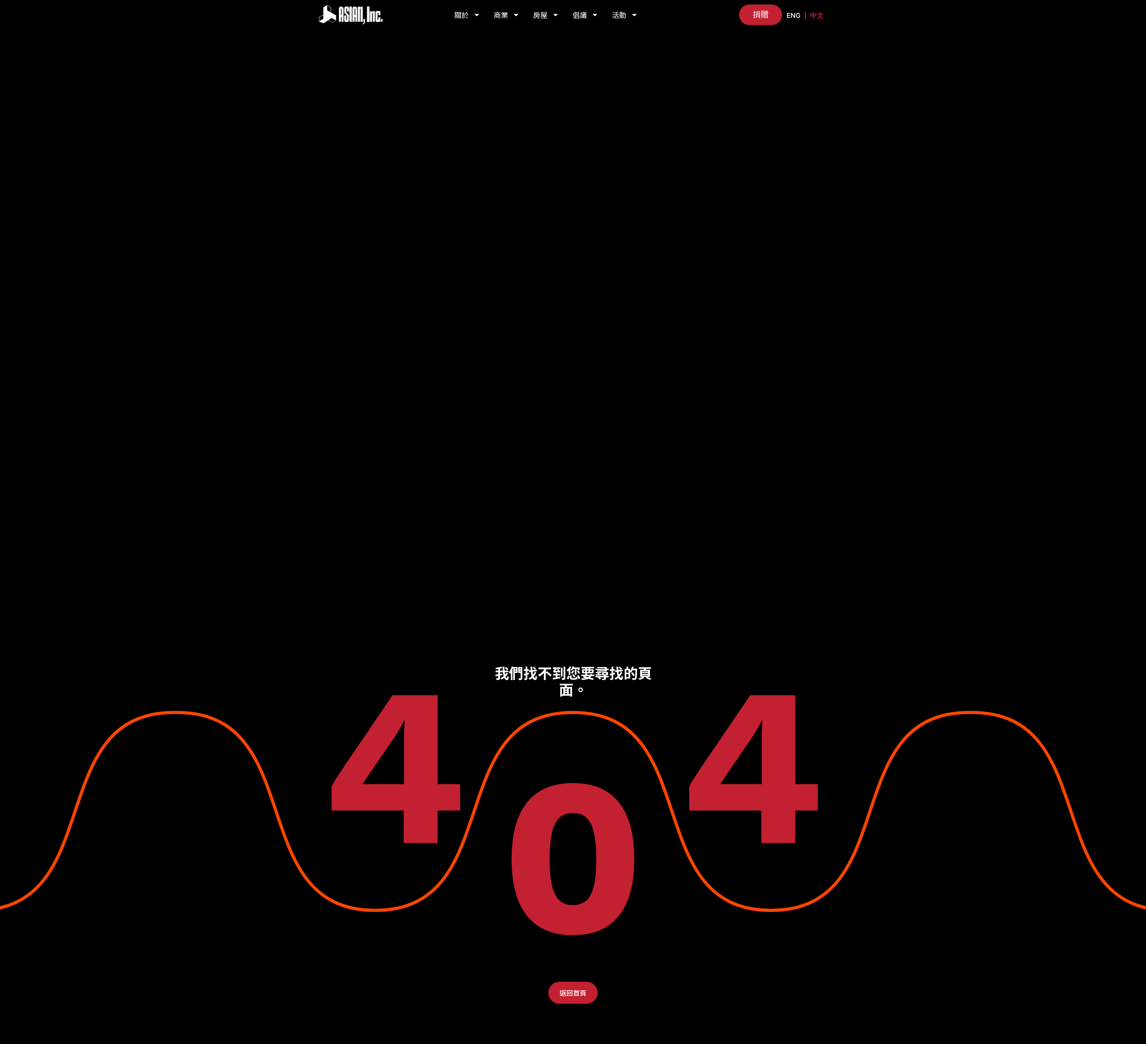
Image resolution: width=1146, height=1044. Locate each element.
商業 (501, 14)
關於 (461, 14)
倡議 (580, 14)
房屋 (540, 14)
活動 (619, 14)
